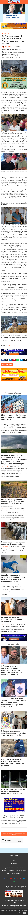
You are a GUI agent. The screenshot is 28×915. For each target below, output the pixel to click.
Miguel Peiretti (9, 46)
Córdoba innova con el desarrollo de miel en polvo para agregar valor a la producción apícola (13, 578)
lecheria (8, 345)
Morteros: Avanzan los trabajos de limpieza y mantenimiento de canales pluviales (12, 762)
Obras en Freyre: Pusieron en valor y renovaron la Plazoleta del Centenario (13, 791)
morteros (13, 345)
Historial (14, 860)
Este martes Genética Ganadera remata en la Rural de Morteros (13, 619)
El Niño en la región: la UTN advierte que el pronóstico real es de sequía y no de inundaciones (13, 502)
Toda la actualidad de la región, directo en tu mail (13, 816)
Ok (25, 912)
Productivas (5, 33)
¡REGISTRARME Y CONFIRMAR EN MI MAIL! (14, 833)
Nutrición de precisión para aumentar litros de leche (13, 543)
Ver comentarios (7, 364)
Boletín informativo (14, 858)
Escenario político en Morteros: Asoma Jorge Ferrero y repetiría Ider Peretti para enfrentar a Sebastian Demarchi (11, 670)
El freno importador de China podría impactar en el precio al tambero (13, 417)
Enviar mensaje (14, 855)
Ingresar (14, 863)
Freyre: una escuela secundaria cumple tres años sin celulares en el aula (13, 733)
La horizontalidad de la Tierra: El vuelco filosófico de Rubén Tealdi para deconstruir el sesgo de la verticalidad (13, 702)
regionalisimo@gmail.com (14, 873)
